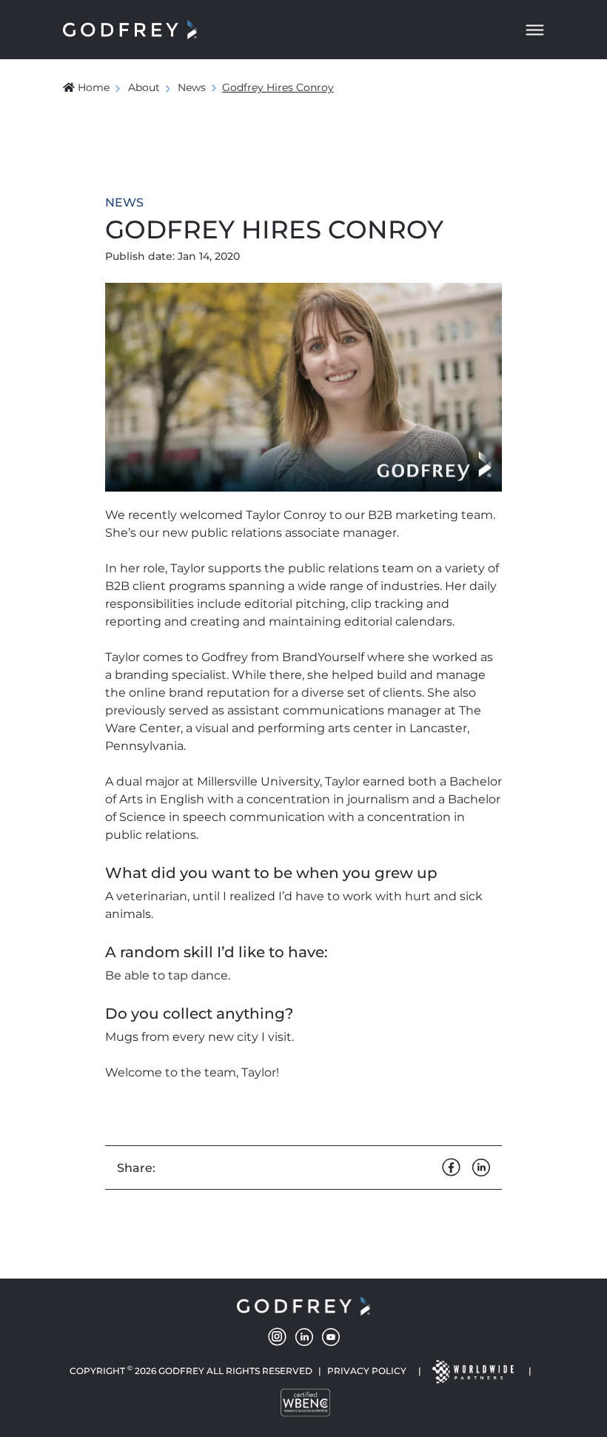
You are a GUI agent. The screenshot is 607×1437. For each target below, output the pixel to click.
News (192, 87)
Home (94, 87)
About (144, 87)
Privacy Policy (366, 1370)
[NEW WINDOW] (472, 1370)
